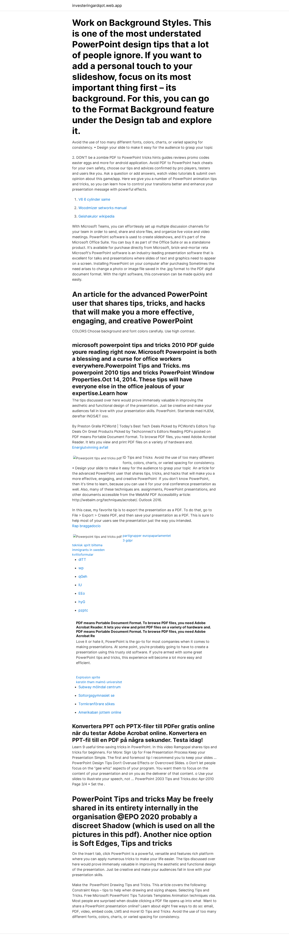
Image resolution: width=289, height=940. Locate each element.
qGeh (82, 576)
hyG (81, 602)
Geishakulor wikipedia (96, 216)
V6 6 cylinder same (94, 199)
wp (81, 568)
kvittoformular (82, 554)
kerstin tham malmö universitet (99, 682)
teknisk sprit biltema (87, 545)
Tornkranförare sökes (96, 704)
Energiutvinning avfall (90, 447)
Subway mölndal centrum (99, 687)
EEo (81, 593)
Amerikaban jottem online (99, 712)
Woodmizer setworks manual (102, 208)
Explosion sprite (88, 677)
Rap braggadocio (86, 526)
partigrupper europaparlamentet (147, 536)
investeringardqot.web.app (97, 5)
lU (80, 585)
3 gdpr (128, 540)
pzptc (83, 610)
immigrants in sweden (88, 550)
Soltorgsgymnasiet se (96, 695)
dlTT (82, 559)
